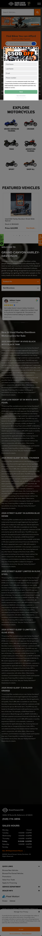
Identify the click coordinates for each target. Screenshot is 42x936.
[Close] (36, 49)
